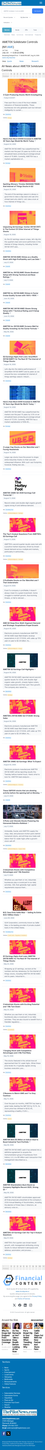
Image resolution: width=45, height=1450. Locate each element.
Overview (7, 35)
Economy (21, 784)
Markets (6, 30)
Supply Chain (22, 848)
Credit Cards (11, 935)
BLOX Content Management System (17, 1445)
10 (39, 74)
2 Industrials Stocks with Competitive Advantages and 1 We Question (19, 871)
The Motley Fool (9, 509)
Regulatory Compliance (21, 935)
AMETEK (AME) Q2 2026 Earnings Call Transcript (19, 494)
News (13, 35)
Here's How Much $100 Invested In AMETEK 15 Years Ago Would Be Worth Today (21, 403)
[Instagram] (30, 1305)
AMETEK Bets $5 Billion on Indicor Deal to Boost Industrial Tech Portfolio (20, 1141)
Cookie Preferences (29, 1443)
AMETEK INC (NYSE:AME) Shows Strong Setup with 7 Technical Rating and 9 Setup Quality (21, 310)
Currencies (19, 35)
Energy (9, 117)
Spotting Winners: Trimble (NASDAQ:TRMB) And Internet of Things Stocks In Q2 (21, 185)
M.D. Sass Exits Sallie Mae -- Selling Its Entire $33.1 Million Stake (22, 913)
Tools (35, 30)
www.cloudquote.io (22, 1291)
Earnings (21, 513)
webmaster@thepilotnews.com (18, 1428)
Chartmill (8, 266)
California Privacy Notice (16, 1443)
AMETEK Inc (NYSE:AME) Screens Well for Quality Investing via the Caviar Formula (21, 327)
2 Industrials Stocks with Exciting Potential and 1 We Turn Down (21, 1005)
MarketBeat (8, 691)
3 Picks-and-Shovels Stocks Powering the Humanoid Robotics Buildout (21, 822)
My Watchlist (24, 17)
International (29, 35)
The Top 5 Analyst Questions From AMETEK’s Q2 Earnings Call (22, 535)
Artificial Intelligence (12, 513)
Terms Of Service (24, 1299)
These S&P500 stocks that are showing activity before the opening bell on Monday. (22, 791)
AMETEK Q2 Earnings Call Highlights (19, 669)
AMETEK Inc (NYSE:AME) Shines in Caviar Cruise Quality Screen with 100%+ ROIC (20, 294)
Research (35, 61)
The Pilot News (14, 1441)
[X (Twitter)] (14, 1305)
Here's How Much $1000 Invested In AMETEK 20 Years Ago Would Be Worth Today (22, 140)
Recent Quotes (8, 17)
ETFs (26, 30)
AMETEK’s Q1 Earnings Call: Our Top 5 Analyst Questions (22, 1233)
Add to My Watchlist (8, 58)
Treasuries (38, 35)
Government (11, 1029)
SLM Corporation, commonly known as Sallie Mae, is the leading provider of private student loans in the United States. (22, 925)
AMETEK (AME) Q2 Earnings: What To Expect (22, 761)
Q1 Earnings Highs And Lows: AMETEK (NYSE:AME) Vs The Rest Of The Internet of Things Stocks (21, 958)
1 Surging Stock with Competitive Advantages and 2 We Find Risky (17, 1051)
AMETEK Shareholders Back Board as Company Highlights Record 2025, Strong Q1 (20, 1187)
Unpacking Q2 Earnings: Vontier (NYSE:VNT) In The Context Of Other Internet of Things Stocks (22, 229)
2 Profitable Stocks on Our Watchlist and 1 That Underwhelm (21, 581)
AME (10, 47)
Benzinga (8, 163)
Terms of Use (38, 1441)
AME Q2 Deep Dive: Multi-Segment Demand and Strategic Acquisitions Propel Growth (21, 624)
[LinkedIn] (25, 1305)
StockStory (8, 114)
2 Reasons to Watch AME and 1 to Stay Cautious (19, 1094)
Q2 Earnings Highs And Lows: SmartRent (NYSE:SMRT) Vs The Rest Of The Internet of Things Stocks (22, 359)
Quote (9, 61)
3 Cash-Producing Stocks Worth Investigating (22, 95)
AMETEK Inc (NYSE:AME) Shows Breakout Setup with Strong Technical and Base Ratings (21, 274)
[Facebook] (19, 1305)
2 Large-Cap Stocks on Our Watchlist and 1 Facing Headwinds (21, 448)
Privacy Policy (37, 1296)
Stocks (17, 30)
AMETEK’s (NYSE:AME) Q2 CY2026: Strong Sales (21, 717)
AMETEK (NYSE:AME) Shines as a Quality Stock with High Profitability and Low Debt (22, 258)
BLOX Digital (32, 1445)
